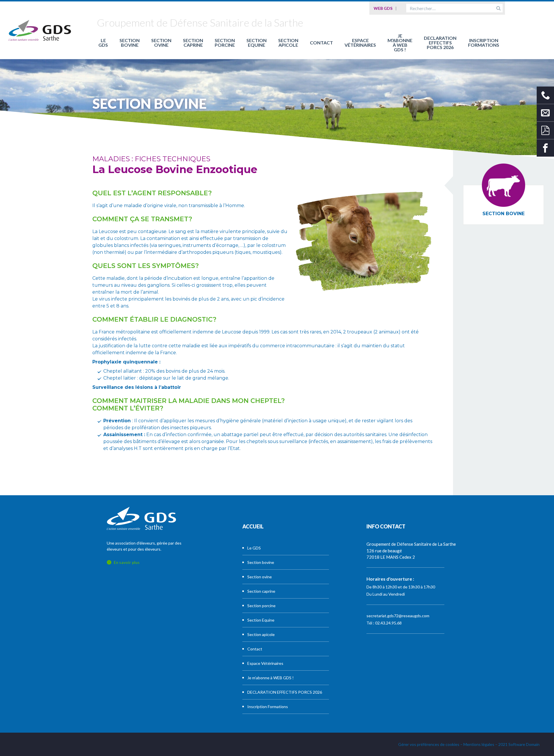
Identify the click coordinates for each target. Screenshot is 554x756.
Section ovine (161, 42)
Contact (321, 42)
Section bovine (129, 42)
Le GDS (103, 42)
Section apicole (288, 42)
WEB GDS (383, 8)
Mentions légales (478, 744)
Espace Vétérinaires (360, 42)
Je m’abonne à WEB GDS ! (400, 42)
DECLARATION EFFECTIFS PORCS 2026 (440, 42)
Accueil (253, 526)
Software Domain (524, 744)
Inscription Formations (483, 42)
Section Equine (256, 42)
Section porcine (225, 42)
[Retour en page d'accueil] (40, 30)
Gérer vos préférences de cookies (428, 744)
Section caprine (193, 42)
